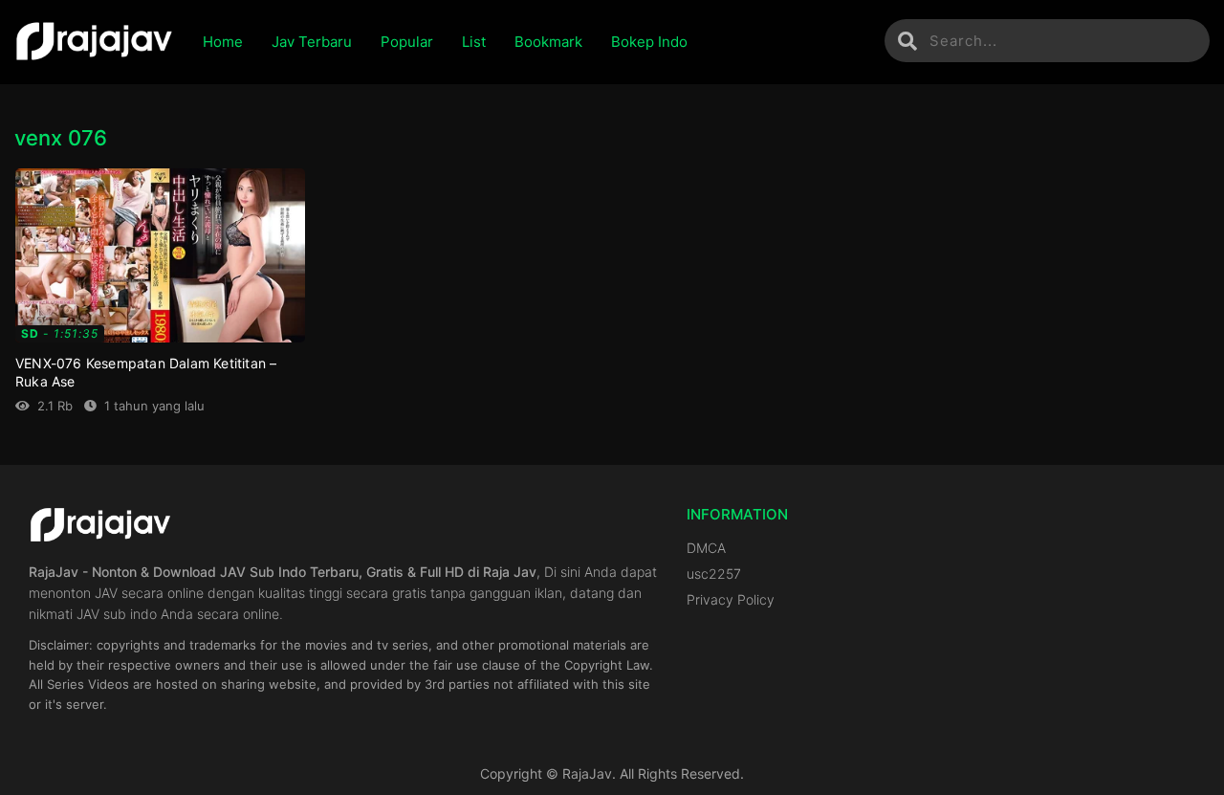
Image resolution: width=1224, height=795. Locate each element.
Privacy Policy (731, 599)
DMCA (706, 548)
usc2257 (714, 573)
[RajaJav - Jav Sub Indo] (94, 42)
